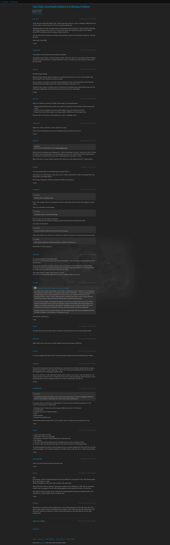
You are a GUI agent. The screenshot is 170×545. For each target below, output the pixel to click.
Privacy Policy (71, 539)
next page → (36, 529)
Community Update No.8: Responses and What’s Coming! (53, 288)
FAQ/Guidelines (49, 539)
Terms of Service (60, 539)
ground (34, 13)
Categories (41, 539)
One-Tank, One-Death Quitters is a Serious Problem (61, 6)
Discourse (42, 542)
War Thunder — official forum (9, 1)
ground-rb (39, 13)
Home (34, 539)
